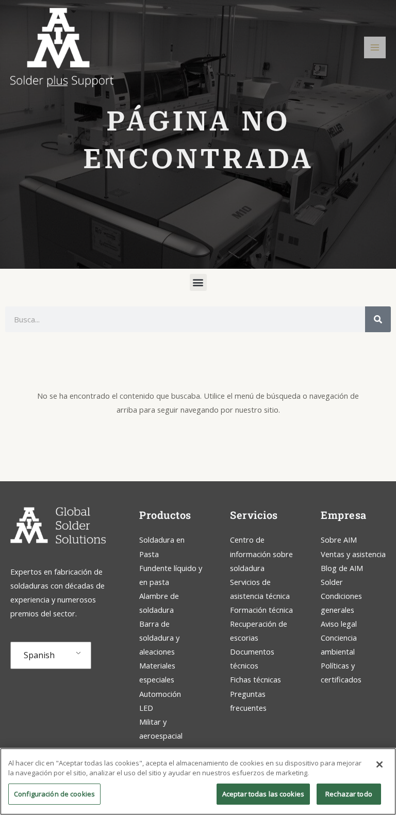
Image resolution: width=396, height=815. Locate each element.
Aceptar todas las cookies (263, 793)
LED (146, 708)
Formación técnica (262, 610)
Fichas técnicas (255, 679)
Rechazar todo (348, 793)
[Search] (378, 319)
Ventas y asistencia (353, 554)
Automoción (160, 694)
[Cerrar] (379, 764)
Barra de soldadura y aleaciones (159, 637)
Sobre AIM (339, 539)
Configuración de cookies (54, 793)
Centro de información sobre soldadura (261, 553)
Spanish (39, 655)
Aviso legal (339, 623)
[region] (198, 781)
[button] (198, 282)
